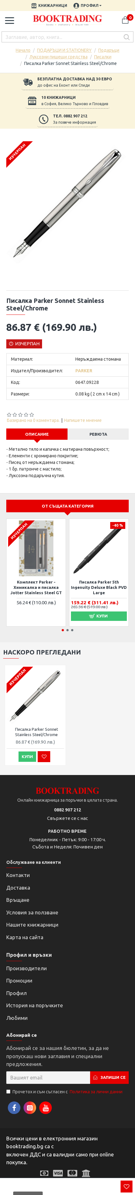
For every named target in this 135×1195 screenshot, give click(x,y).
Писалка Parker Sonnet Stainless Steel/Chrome (36, 732)
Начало (23, 50)
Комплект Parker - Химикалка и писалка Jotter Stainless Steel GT (36, 587)
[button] (63, 630)
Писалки (102, 56)
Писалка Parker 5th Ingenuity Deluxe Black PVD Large (99, 587)
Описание (37, 434)
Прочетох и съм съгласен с (67, 1091)
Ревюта (98, 434)
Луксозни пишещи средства (59, 56)
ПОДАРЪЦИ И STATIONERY (64, 50)
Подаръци (108, 50)
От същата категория (68, 506)
